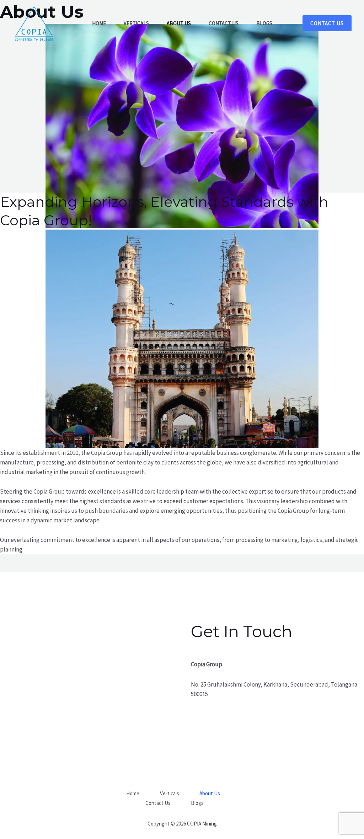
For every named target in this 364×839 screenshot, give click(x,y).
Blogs (197, 803)
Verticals (169, 793)
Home (132, 793)
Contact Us (158, 803)
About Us (209, 793)
